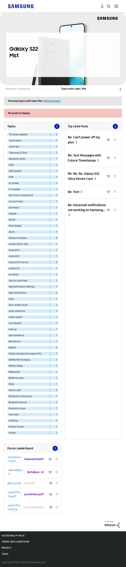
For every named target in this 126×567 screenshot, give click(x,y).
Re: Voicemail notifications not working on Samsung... (87, 207)
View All (93, 126)
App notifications (17, 292)
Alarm (12, 232)
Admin (12, 219)
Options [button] (115, 89)
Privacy (6, 547)
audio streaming (17, 311)
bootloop (13, 420)
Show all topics (52, 101)
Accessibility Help (13, 535)
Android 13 (14, 250)
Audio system (15, 317)
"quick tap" (14, 146)
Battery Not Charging (19, 359)
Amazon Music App (18, 244)
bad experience (16, 335)
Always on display (18, 238)
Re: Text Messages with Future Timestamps (84, 157)
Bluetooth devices (18, 402)
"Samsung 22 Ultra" (18, 152)
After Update (15, 225)
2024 (11, 165)
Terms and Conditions (16, 541)
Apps (11, 298)
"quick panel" (15, 140)
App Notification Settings (21, 286)
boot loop (14, 414)
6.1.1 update (14, 189)
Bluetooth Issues (17, 408)
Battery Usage (16, 365)
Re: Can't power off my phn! (84, 139)
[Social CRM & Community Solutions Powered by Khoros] (112, 524)
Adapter (13, 213)
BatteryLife (14, 372)
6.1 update (14, 183)
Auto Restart (15, 323)
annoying (13, 274)
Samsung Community (17, 88)
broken (12, 432)
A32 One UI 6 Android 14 (21, 195)
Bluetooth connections (20, 396)
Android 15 (14, 268)
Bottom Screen (16, 426)
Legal (5, 554)
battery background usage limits (25, 353)
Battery (12, 347)
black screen (15, 390)
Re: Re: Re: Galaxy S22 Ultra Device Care (83, 176)
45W (11, 177)
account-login (16, 201)
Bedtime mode (16, 378)
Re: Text (74, 192)
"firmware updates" (18, 134)
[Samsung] (20, 6)
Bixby (11, 384)
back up (13, 329)
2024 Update (15, 171)
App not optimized (18, 280)
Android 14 (14, 256)
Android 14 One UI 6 (19, 262)
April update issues (18, 305)
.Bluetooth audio (17, 158)
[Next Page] (57, 126)
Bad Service (15, 341)
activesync (14, 207)
